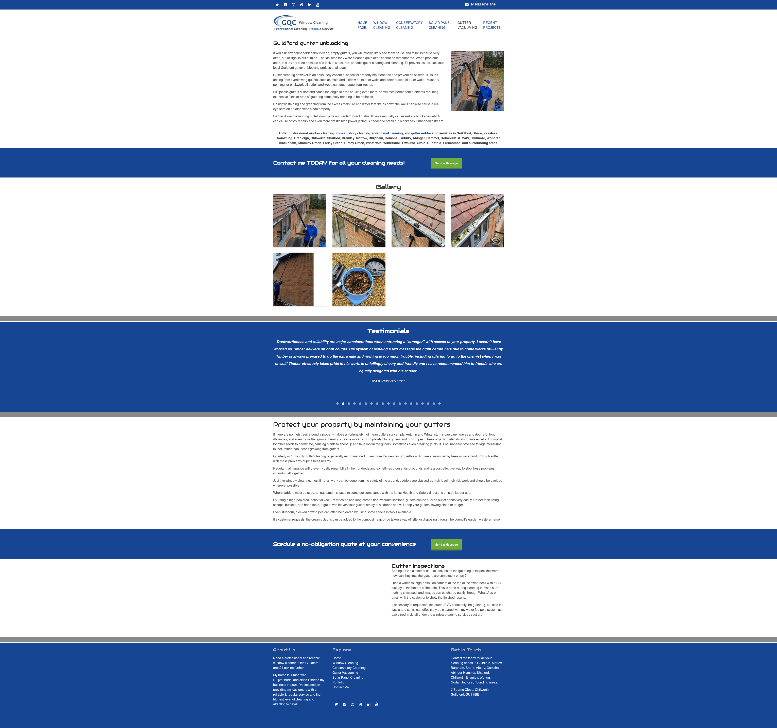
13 (405, 403)
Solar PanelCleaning (440, 25)
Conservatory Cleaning (349, 667)
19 (439, 403)
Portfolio (338, 682)
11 (394, 403)
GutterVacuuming (467, 25)
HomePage (362, 25)
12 (400, 403)
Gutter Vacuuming (345, 672)
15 (417, 403)
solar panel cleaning (387, 133)
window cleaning (321, 133)
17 (428, 403)
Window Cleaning (345, 662)
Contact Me (340, 687)
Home (336, 658)
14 (411, 403)
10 (388, 403)
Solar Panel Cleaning (347, 677)
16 (422, 403)
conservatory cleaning (353, 133)
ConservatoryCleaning (409, 25)
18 (434, 403)
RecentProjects (492, 25)
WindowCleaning (381, 25)
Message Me (480, 4)
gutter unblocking (424, 133)
